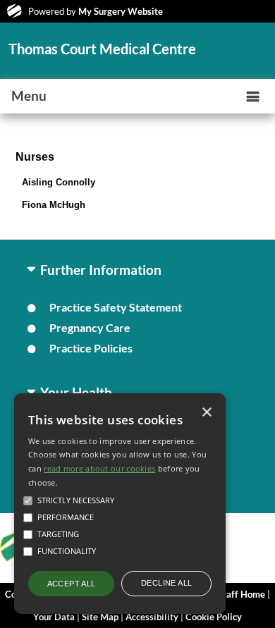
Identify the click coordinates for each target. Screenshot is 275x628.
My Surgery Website (120, 11)
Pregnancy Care (89, 327)
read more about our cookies (99, 468)
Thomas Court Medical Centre (102, 48)
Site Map (100, 616)
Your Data (54, 616)
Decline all (166, 583)
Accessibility (152, 616)
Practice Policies (91, 348)
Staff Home (241, 594)
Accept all (71, 583)
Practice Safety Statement (115, 307)
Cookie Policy (213, 616)
